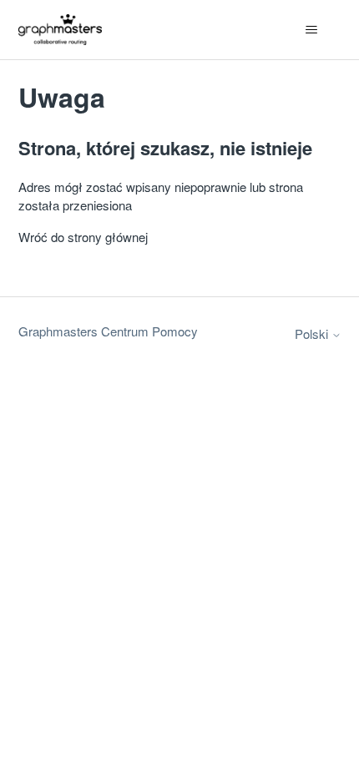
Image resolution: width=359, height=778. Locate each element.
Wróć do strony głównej (83, 236)
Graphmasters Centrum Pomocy (108, 331)
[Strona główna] (60, 29)
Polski (313, 333)
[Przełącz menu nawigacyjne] (311, 30)
